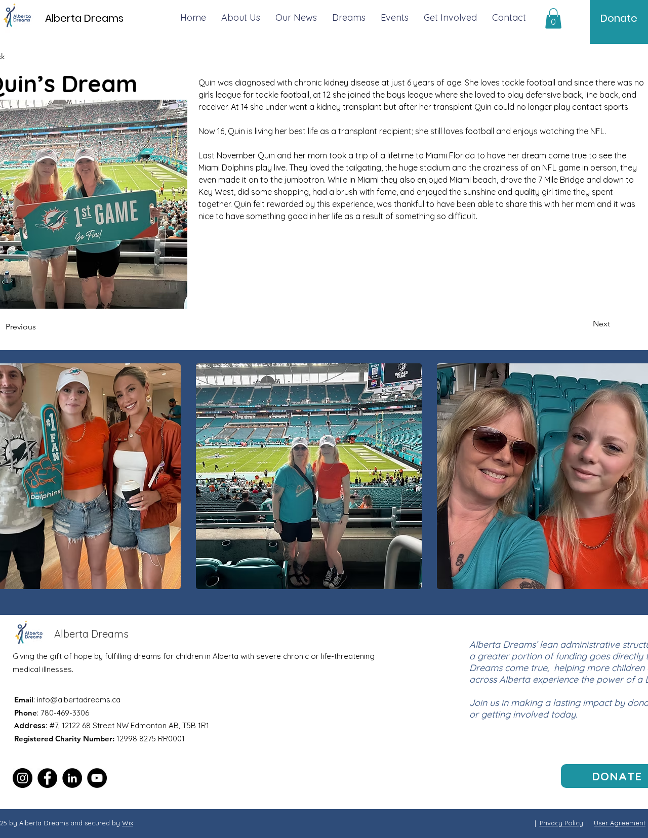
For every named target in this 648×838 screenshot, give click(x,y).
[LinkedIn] (72, 778)
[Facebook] (47, 778)
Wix (127, 823)
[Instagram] (22, 778)
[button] (553, 18)
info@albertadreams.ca (78, 699)
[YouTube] (97, 778)
